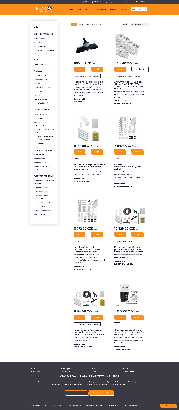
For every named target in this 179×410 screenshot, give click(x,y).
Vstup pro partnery (130, 406)
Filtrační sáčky (39, 91)
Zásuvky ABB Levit (40, 199)
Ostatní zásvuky (40, 214)
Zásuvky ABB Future (41, 195)
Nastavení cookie (113, 406)
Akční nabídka (35, 371)
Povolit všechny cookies (101, 393)
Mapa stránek (57, 406)
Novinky (87, 9)
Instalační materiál (43, 150)
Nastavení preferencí (76, 393)
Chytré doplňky (41, 109)
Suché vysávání (39, 38)
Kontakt (124, 9)
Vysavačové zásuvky (44, 175)
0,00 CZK (142, 2)
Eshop (71, 9)
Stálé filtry (37, 95)
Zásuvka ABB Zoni (40, 207)
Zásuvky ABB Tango (41, 187)
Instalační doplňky (40, 162)
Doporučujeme (91, 24)
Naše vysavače (100, 9)
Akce (79, 9)
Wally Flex (37, 122)
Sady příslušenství (40, 76)
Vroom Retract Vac (41, 143)
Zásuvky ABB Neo (40, 191)
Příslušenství (40, 71)
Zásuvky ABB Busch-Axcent (44, 203)
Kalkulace (113, 9)
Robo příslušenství (41, 103)
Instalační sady (39, 158)
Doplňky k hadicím (40, 99)
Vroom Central (39, 118)
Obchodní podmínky (74, 406)
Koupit (97, 69)
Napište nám (170, 406)
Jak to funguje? (66, 371)
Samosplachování (40, 46)
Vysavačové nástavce (42, 87)
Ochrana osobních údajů (94, 406)
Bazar (36, 59)
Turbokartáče (39, 83)
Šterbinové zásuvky (41, 114)
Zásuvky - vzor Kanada (42, 211)
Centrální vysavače (43, 33)
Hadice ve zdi (39, 126)
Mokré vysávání (39, 42)
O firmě (93, 371)
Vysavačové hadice (41, 79)
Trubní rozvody (39, 155)
